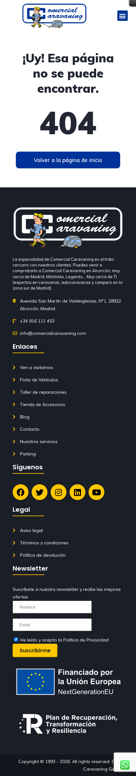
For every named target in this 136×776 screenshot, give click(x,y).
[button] (122, 15)
